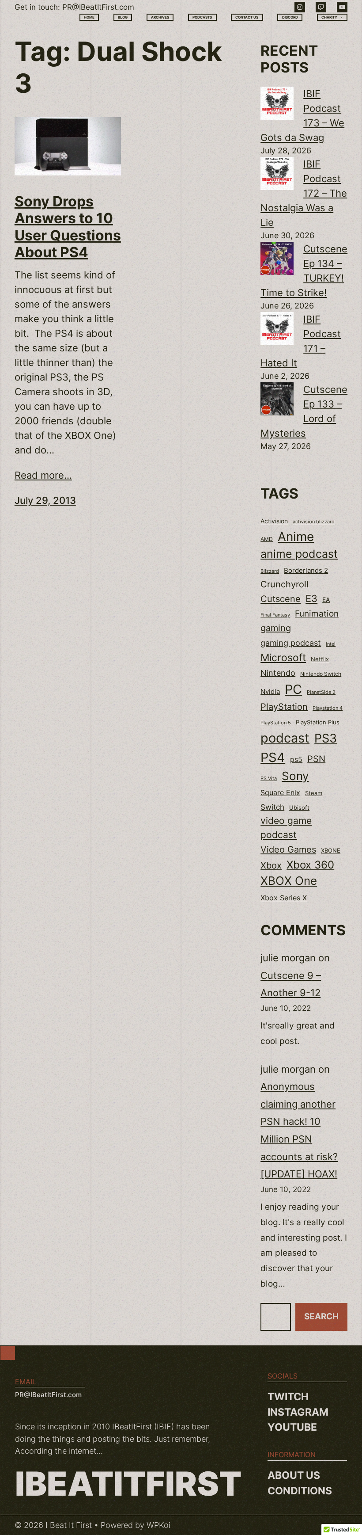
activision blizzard (314, 521)
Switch (272, 807)
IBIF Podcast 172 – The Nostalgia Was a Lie (303, 193)
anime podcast (299, 553)
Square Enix (280, 792)
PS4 (272, 757)
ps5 (296, 759)
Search (321, 1316)
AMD (266, 539)
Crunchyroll (284, 584)
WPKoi (158, 1525)
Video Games (288, 849)
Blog (123, 17)
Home (89, 17)
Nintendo (277, 673)
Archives (160, 17)
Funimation (317, 614)
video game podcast (286, 827)
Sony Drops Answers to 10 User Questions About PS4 (68, 227)
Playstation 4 (328, 708)
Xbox (271, 865)
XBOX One (288, 880)
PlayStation (284, 706)
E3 (311, 598)
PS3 (325, 738)
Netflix (320, 659)
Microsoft (283, 657)
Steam (313, 793)
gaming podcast (290, 643)
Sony (295, 776)
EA (326, 599)
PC (293, 689)
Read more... (43, 475)
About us (294, 1475)
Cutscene (280, 598)
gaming (275, 628)
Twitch (288, 1396)
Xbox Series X (283, 897)
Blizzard (269, 571)
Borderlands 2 (306, 571)
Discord (290, 17)
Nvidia (270, 692)
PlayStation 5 (275, 723)
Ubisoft (299, 807)
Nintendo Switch (320, 673)
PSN (316, 759)
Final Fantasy (275, 615)
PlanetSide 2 (321, 692)
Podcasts (202, 17)
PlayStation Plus (317, 722)
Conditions (300, 1491)
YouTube (292, 1427)
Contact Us (246, 17)
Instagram (298, 1412)
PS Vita (268, 778)
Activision (274, 521)
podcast (284, 738)
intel (331, 644)
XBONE (330, 850)
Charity (329, 17)
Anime (296, 536)
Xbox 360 (310, 864)
